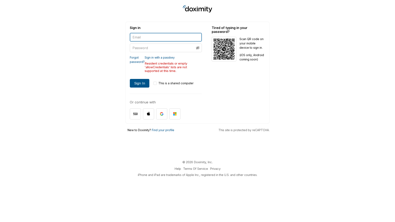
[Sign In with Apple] (148, 113)
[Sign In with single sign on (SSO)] (135, 113)
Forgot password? (137, 60)
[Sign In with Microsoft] (174, 113)
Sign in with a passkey (160, 57)
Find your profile (163, 130)
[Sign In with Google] (161, 113)
